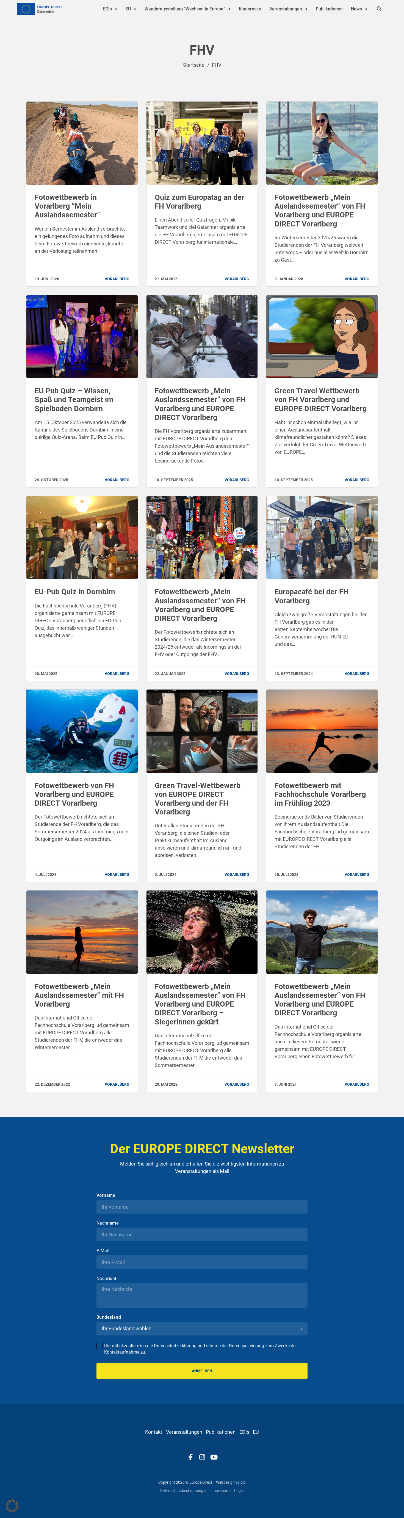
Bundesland (108, 1317)
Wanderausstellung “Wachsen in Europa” (185, 9)
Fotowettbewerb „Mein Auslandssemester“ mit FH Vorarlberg (79, 995)
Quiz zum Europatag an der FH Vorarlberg (199, 202)
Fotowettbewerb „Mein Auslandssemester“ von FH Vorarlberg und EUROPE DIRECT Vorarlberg (320, 210)
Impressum (221, 1490)
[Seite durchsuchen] (379, 9)
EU (128, 9)
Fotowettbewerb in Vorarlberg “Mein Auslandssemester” (67, 206)
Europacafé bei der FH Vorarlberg (311, 596)
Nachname (107, 1223)
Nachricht (106, 1278)
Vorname (105, 1195)
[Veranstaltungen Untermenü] (306, 9)
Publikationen (329, 9)
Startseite (193, 65)
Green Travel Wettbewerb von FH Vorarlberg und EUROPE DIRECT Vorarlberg (321, 399)
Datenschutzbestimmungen (183, 1490)
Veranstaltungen (285, 9)
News (356, 9)
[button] (12, 1506)
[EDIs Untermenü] (116, 9)
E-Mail (102, 1251)
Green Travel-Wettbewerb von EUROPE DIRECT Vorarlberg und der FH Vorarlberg (197, 799)
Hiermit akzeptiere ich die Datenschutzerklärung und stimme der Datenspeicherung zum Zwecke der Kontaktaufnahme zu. (200, 1348)
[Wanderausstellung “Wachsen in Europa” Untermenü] (229, 9)
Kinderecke (250, 9)
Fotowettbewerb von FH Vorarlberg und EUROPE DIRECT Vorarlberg (74, 794)
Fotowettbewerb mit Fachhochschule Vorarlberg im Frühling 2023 (320, 794)
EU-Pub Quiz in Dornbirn (75, 591)
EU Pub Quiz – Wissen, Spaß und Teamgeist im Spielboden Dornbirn (74, 399)
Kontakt (153, 1432)
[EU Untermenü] (135, 9)
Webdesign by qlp (231, 1482)
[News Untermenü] (366, 9)
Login (239, 1490)
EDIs (107, 9)
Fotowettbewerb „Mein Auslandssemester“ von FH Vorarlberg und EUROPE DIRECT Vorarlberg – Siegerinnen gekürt (200, 1004)
